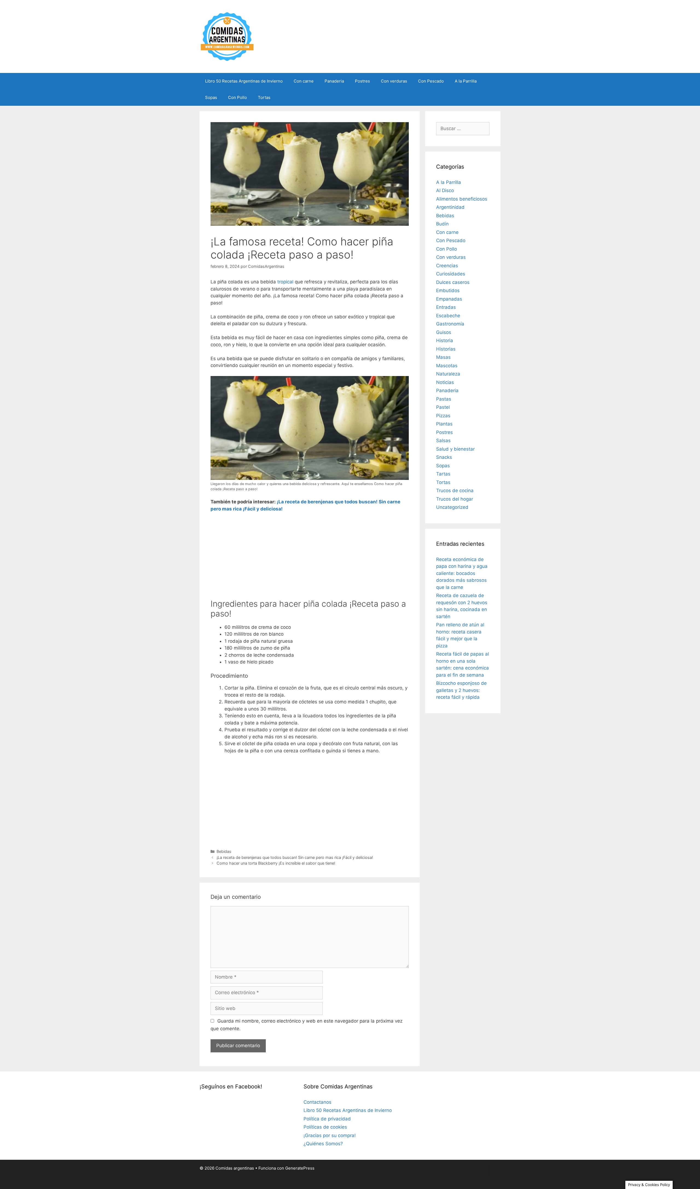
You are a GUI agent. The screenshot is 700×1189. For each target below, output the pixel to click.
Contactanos (317, 1102)
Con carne (304, 81)
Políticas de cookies (325, 1127)
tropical (285, 281)
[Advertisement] (310, 557)
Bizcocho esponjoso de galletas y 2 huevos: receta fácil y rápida (461, 690)
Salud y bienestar (455, 449)
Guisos (443, 332)
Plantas (444, 424)
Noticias (445, 382)
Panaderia (334, 81)
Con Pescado (431, 81)
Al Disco (445, 190)
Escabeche (448, 315)
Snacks (444, 457)
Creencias (447, 265)
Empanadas (449, 299)
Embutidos (448, 290)
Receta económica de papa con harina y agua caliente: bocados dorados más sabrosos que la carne (462, 573)
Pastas (443, 399)
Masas (443, 357)
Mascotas (446, 365)
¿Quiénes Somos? (323, 1143)
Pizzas (443, 415)
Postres (362, 81)
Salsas (443, 440)
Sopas (211, 97)
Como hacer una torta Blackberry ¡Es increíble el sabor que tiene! (276, 863)
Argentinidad (450, 207)
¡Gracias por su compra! (330, 1135)
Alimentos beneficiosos (461, 199)
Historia (444, 340)
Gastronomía (450, 324)
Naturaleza (448, 374)
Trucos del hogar (454, 499)
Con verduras (394, 81)
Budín (442, 224)
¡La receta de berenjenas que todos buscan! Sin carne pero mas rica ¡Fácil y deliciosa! (295, 857)
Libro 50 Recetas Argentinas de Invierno (244, 81)
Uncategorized (452, 507)
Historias (446, 349)
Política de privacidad (327, 1119)
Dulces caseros (452, 282)
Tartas (443, 474)
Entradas (446, 307)
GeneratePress (299, 1168)
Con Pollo (237, 97)
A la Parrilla (466, 81)
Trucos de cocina (455, 490)
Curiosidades (450, 274)
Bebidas (224, 851)
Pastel (443, 407)
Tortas (264, 97)
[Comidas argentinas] (227, 36)
